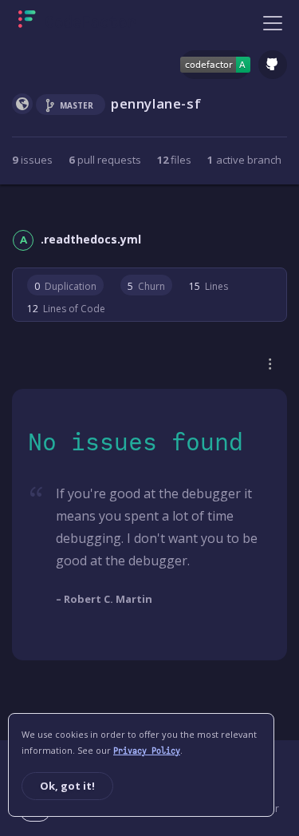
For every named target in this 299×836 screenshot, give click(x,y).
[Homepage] (77, 22)
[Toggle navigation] (272, 22)
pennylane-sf (156, 103)
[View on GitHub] (272, 64)
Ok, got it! (67, 786)
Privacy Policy (146, 751)
